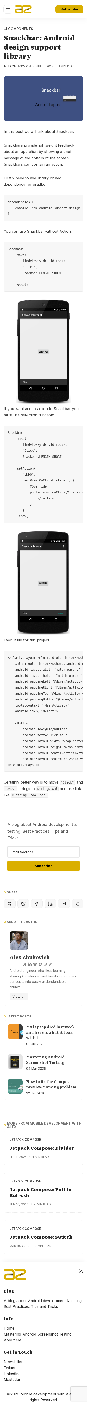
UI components (18, 29)
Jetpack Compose (25, 1139)
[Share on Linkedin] (50, 903)
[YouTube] (45, 964)
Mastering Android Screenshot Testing (37, 1334)
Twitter (10, 1367)
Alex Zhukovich (17, 66)
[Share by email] (64, 903)
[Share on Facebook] (37, 903)
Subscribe (69, 9)
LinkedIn (11, 1373)
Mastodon (12, 1379)
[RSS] (81, 1274)
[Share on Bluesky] (23, 903)
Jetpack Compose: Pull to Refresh (40, 1192)
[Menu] (8, 9)
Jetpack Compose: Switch (41, 1236)
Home (9, 1328)
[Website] (50, 964)
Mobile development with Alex (47, 1394)
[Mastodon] (40, 964)
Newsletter (13, 1361)
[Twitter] (25, 964)
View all (18, 996)
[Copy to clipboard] (78, 903)
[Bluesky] (35, 964)
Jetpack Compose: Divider (42, 1147)
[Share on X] (10, 903)
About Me (12, 1340)
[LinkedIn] (30, 964)
